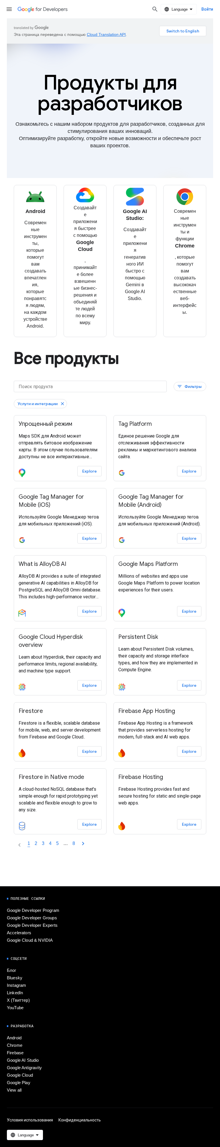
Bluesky (14, 978)
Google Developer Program (33, 910)
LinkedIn (15, 993)
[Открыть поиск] (155, 9)
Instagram (16, 985)
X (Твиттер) (18, 1000)
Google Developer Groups (32, 918)
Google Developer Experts (32, 925)
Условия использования (30, 1120)
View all (14, 1090)
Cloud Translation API (106, 34)
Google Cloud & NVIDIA (30, 940)
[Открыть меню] (9, 9)
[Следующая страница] (83, 843)
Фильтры (189, 386)
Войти (207, 9)
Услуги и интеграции (37, 403)
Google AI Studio (23, 1060)
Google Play (18, 1082)
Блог (11, 970)
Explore (89, 471)
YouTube (15, 1007)
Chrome (14, 1045)
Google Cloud (20, 1075)
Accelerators (19, 933)
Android (14, 1038)
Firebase (15, 1053)
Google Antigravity (24, 1067)
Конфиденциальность (79, 1120)
